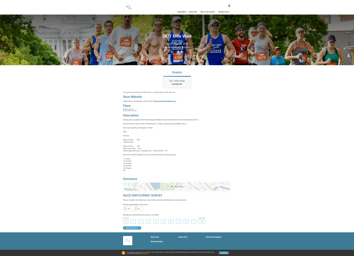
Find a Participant (207, 12)
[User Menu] (229, 5)
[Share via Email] (178, 52)
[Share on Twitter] (175, 52)
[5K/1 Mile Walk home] (129, 6)
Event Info (193, 12)
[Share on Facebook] (171, 52)
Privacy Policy (144, 253)
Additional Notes (131, 228)
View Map (178, 186)
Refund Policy (223, 12)
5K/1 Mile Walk (177, 36)
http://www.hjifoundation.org (165, 101)
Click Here (159, 92)
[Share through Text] (181, 52)
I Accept (224, 253)
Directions (187, 47)
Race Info (182, 12)
